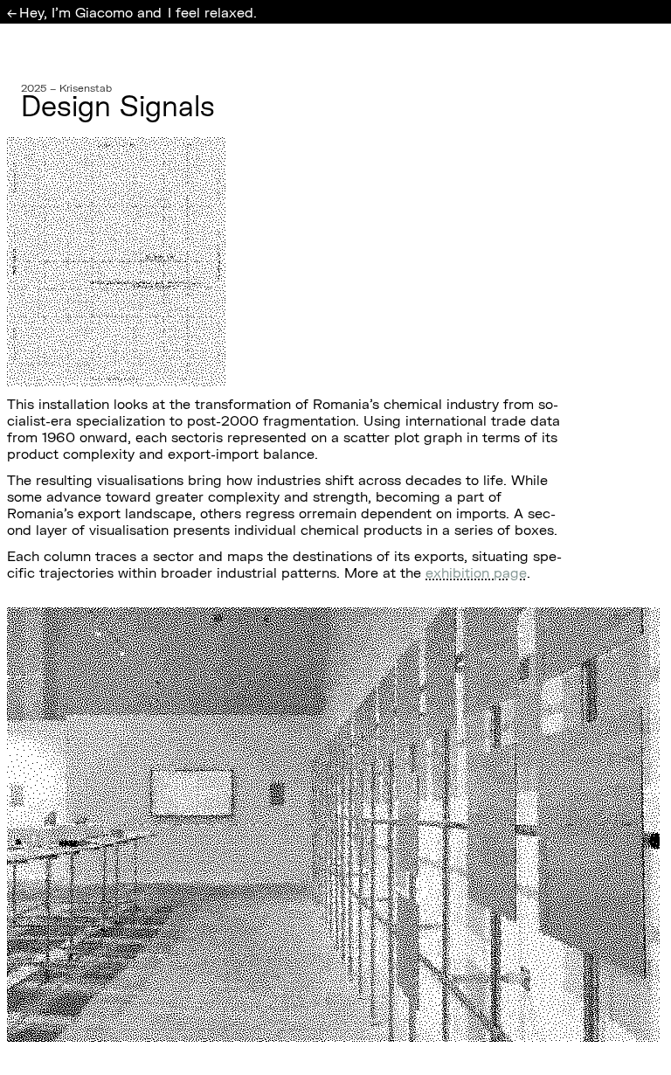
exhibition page (476, 572)
